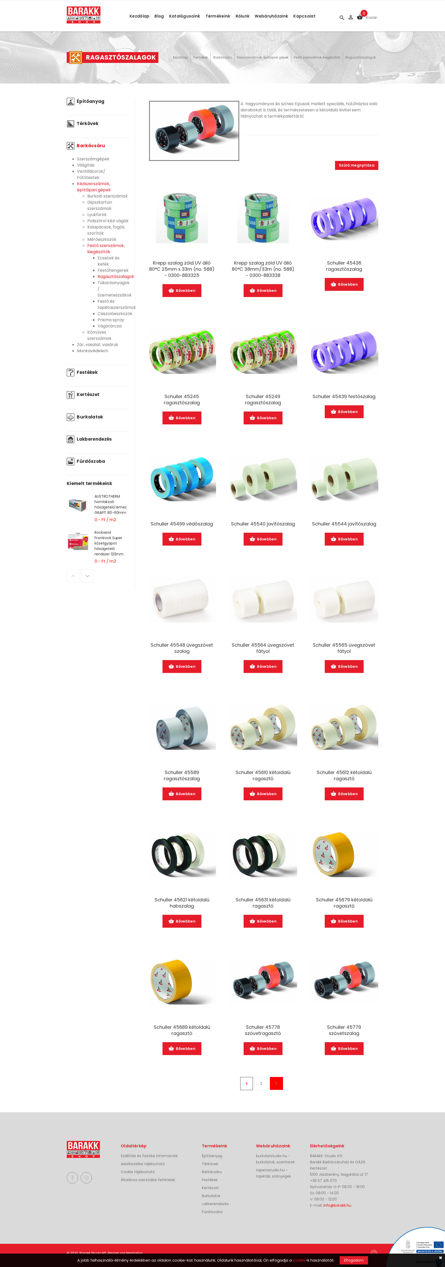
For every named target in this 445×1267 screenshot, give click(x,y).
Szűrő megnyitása (356, 165)
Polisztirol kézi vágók (108, 221)
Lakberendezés (94, 439)
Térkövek (87, 123)
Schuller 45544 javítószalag (344, 524)
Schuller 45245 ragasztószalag (182, 399)
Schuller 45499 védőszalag (182, 524)
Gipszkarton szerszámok (99, 205)
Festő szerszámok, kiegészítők (317, 57)
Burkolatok (89, 417)
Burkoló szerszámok (107, 196)
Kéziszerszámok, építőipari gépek (262, 57)
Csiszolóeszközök (115, 314)
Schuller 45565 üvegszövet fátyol (344, 648)
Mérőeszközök (101, 239)
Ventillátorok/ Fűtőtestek (91, 174)
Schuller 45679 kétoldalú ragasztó (344, 903)
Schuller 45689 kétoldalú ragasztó (182, 1030)
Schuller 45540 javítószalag (263, 524)
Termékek (200, 57)
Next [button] (87, 575)
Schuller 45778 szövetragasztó (263, 1030)
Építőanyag (90, 101)
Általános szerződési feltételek (148, 1179)
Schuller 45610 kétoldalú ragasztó (263, 775)
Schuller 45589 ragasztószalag (182, 775)
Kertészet (87, 394)
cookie (299, 1260)
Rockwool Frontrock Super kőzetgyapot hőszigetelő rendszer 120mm (109, 543)
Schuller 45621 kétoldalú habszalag (182, 903)
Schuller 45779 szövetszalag (344, 1030)
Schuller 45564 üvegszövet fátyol (263, 648)
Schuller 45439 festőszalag (344, 396)
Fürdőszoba (90, 461)
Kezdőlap (139, 16)
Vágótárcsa (110, 326)
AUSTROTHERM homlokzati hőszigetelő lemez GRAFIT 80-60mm (111, 504)
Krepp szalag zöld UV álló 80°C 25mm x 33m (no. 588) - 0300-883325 (182, 269)
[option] (98, 511)
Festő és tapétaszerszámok (117, 304)
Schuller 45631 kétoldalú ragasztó (263, 903)
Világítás (86, 165)
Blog (159, 16)
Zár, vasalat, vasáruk (97, 345)
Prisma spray (111, 320)
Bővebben (185, 290)
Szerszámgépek (93, 159)
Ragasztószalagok (361, 57)
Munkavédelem (92, 351)
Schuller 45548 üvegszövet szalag (182, 648)
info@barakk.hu (337, 1205)
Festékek (87, 372)
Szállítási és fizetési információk (149, 1155)
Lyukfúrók (97, 215)
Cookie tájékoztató (138, 1171)
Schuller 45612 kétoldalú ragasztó (344, 775)
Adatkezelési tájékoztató (143, 1163)
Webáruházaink (271, 16)
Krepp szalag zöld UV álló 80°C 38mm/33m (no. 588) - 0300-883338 (263, 269)
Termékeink (218, 16)
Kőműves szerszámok (99, 335)
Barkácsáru (222, 57)
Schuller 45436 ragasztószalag (344, 266)
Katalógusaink (184, 16)
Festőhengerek (113, 270)
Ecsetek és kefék (108, 261)
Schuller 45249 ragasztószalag (263, 399)
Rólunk (243, 16)
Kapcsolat (304, 16)
